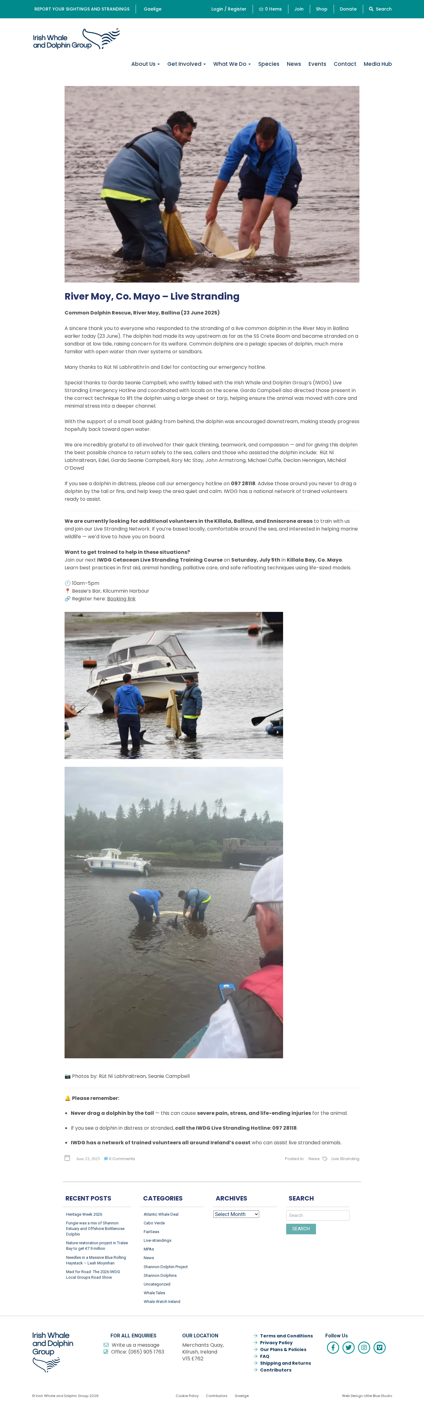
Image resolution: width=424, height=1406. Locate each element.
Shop (321, 9)
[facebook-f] (333, 1347)
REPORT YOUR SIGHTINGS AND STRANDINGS (81, 9)
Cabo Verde (154, 1223)
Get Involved (185, 64)
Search (383, 9)
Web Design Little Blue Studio (367, 1395)
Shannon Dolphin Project (166, 1266)
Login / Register (228, 9)
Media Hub (378, 64)
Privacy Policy (276, 1343)
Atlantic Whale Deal (161, 1214)
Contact (345, 64)
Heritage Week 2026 (84, 1214)
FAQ (264, 1356)
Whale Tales (154, 1293)
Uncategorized (157, 1284)
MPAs (149, 1249)
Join (299, 9)
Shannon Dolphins (160, 1275)
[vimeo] (379, 1347)
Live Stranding (345, 1159)
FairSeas (151, 1231)
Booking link (121, 598)
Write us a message (136, 1345)
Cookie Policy (187, 1395)
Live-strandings (157, 1240)
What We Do (230, 64)
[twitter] (348, 1347)
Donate (348, 9)
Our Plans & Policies (283, 1349)
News (294, 64)
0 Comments (121, 1159)
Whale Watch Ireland (162, 1301)
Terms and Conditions (286, 1336)
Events (317, 64)
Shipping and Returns (285, 1363)
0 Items (273, 9)
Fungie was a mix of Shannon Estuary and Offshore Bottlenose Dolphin (95, 1228)
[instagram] (364, 1347)
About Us (144, 64)
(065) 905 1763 (146, 1351)
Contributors (275, 1370)
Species (268, 64)
